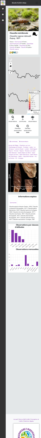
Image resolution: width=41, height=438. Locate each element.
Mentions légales (29, 421)
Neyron (11, 151)
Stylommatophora (15, 43)
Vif (16, 158)
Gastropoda (18, 41)
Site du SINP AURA (24, 419)
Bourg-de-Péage (13, 145)
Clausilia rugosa (14, 49)
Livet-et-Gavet (19, 149)
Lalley (31, 147)
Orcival (16, 151)
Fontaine (25, 147)
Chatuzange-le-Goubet (15, 147)
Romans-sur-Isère (30, 151)
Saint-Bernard (13, 152)
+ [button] (10, 63)
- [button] (10, 69)
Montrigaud (33, 149)
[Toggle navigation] (36, 3)
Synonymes (13, 202)
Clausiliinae (22, 45)
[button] (10, 66)
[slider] (32, 110)
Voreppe (20, 158)
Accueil (16, 419)
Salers (20, 156)
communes (13, 141)
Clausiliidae (30, 43)
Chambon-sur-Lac (25, 145)
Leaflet (28, 114)
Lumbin (27, 149)
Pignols (22, 151)
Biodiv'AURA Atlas (19, 3)
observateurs (23, 141)
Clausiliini (12, 47)
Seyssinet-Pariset (28, 156)
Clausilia (23, 47)
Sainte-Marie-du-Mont (24, 152)
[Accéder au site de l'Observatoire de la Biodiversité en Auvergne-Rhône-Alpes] (26, 436)
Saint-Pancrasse (24, 154)
